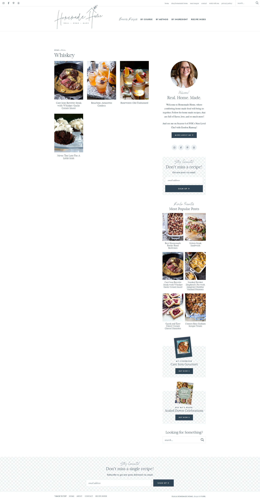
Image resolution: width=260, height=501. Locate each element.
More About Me (183, 135)
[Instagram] (3, 3)
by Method (162, 19)
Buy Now (183, 371)
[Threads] (18, 3)
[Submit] (202, 439)
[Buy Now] (184, 347)
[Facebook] (8, 3)
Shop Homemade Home (179, 3)
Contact (204, 3)
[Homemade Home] (78, 17)
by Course (147, 19)
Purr (203, 496)
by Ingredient (180, 19)
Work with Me (214, 3)
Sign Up (183, 188)
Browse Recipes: (128, 19)
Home (167, 3)
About (79, 496)
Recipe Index (198, 19)
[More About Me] (184, 74)
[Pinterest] (13, 3)
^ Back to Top (60, 496)
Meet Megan (194, 3)
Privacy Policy (227, 3)
